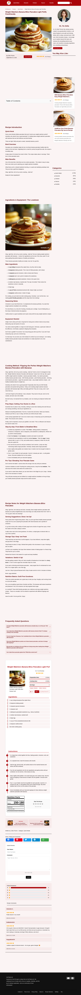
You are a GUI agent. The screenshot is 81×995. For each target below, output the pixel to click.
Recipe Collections (49, 991)
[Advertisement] (28, 69)
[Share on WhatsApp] (45, 840)
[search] (71, 3)
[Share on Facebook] (10, 840)
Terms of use (27, 991)
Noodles (52, 2)
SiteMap (56, 991)
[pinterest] (72, 978)
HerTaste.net (8, 9)
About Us (41, 991)
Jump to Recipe (28, 56)
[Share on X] (27, 840)
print (32, 691)
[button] (34, 804)
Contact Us (20, 991)
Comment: (10, 855)
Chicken (35, 2)
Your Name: (10, 849)
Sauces (43, 2)
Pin (37, 691)
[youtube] (68, 978)
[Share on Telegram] (36, 840)
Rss (62, 991)
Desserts (26, 2)
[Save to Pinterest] (18, 840)
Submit (28, 877)
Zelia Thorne (11, 55)
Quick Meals (16, 2)
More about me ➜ (57, 48)
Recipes (14, 9)
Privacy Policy (35, 991)
